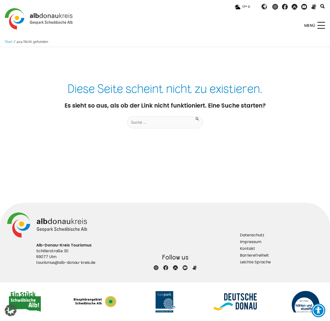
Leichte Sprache (255, 262)
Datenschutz (252, 235)
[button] (322, 7)
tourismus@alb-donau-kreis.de (65, 262)
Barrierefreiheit (254, 255)
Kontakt (247, 248)
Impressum (250, 242)
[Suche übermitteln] (197, 118)
